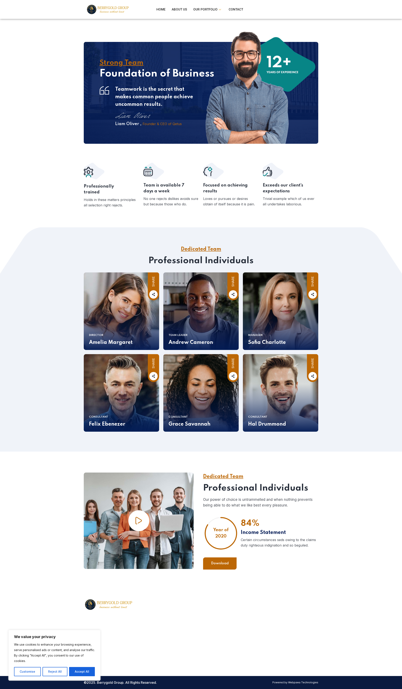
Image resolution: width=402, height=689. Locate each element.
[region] (54, 655)
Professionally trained (99, 189)
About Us (179, 9)
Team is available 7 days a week (163, 188)
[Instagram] (250, 639)
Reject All (55, 671)
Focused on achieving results (225, 188)
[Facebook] (241, 639)
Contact (236, 9)
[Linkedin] (260, 639)
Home (160, 9)
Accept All (82, 671)
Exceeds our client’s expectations (283, 188)
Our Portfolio (205, 9)
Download (220, 563)
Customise (27, 671)
